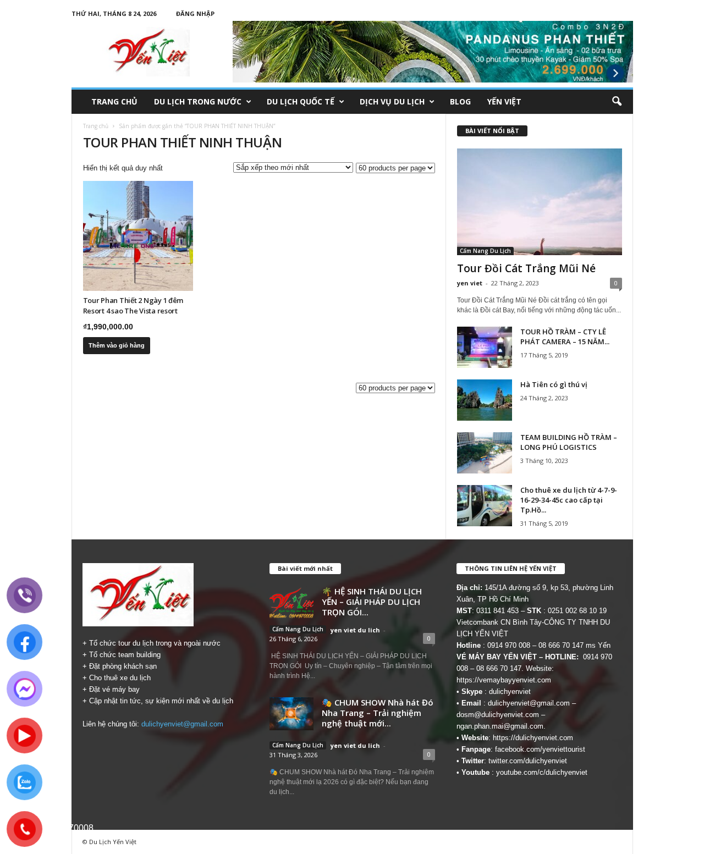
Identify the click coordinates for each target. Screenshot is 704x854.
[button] (616, 102)
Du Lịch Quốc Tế (300, 101)
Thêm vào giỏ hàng (117, 345)
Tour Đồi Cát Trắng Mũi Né (526, 268)
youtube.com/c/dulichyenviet (541, 772)
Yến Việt (504, 101)
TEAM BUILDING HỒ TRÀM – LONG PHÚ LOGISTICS (568, 442)
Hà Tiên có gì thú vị (553, 384)
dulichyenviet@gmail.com (182, 724)
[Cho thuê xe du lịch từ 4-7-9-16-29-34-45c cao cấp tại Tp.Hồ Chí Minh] (484, 505)
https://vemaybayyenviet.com (504, 680)
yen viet (469, 283)
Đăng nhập (195, 13)
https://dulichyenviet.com (533, 738)
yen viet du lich (355, 630)
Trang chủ (114, 101)
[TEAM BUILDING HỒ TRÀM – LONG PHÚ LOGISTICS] (484, 452)
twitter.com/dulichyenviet (527, 761)
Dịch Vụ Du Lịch (392, 101)
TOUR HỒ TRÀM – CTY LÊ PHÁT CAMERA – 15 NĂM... (564, 336)
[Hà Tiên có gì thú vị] (484, 400)
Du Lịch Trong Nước (197, 101)
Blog (460, 101)
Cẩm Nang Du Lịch (485, 251)
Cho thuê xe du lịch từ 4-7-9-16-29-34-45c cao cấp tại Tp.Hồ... (568, 500)
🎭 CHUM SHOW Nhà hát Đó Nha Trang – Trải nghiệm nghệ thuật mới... (377, 713)
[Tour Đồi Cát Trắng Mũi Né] (539, 201)
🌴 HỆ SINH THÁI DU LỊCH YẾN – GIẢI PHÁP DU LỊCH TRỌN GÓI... (372, 602)
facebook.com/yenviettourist (540, 749)
